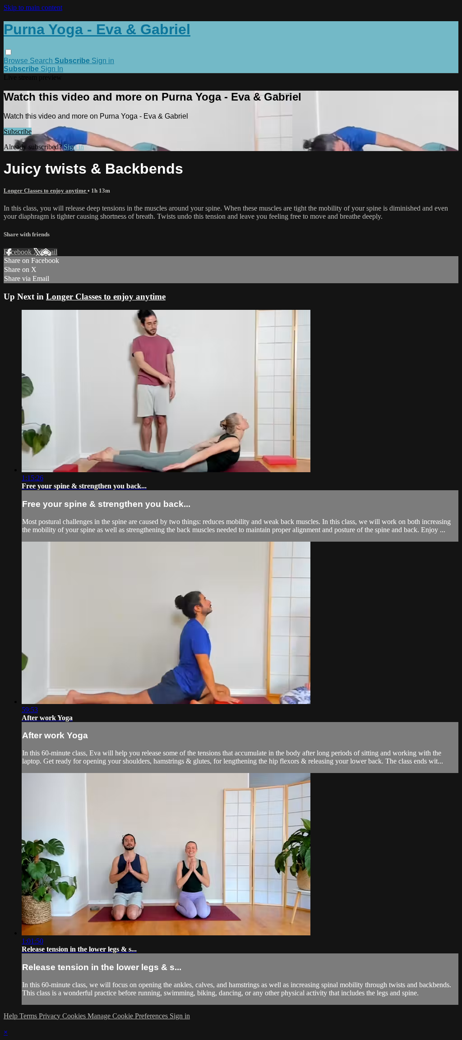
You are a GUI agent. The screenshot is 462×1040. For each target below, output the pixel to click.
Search (42, 60)
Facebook (18, 252)
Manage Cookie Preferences (129, 1016)
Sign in (103, 60)
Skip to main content (33, 7)
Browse (17, 60)
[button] (8, 52)
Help (11, 1016)
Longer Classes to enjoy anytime (46, 190)
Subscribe (18, 131)
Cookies (75, 1016)
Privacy (50, 1016)
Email (49, 252)
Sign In (52, 69)
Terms (29, 1016)
